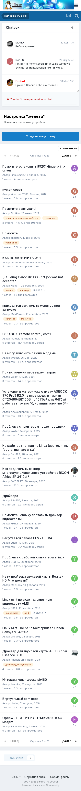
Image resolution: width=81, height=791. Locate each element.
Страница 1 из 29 (40, 155)
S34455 (15, 500)
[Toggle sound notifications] (73, 28)
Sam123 (15, 454)
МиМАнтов (17, 314)
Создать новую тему (40, 136)
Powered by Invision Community (40, 785)
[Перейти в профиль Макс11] (74, 278)
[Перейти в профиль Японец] (74, 653)
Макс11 (15, 285)
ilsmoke (15, 684)
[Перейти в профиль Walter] (74, 428)
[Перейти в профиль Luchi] (74, 539)
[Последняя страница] (76, 156)
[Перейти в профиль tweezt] (74, 355)
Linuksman (17, 174)
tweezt (15, 357)
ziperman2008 (20, 194)
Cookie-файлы (59, 777)
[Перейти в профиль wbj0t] (74, 374)
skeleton (16, 237)
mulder (15, 338)
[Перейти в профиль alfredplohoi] (74, 168)
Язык (15, 777)
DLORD (15, 561)
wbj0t (14, 376)
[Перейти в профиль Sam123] (74, 447)
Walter (14, 431)
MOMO (20, 42)
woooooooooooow (22, 262)
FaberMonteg (19, 726)
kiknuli (14, 523)
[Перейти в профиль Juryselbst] (74, 335)
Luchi (14, 542)
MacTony (16, 584)
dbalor (14, 703)
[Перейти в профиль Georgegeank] (74, 307)
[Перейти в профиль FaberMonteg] (74, 719)
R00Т (14, 608)
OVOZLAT (17, 481)
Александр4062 (21, 411)
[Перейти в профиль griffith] (74, 191)
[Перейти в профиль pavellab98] (74, 516)
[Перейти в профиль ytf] (74, 559)
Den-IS (20, 59)
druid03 (15, 636)
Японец (15, 659)
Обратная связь (35, 777)
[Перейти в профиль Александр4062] (74, 393)
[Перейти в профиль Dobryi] (74, 470)
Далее (66, 155)
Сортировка (67, 148)
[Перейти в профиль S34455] (74, 497)
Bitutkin (15, 213)
